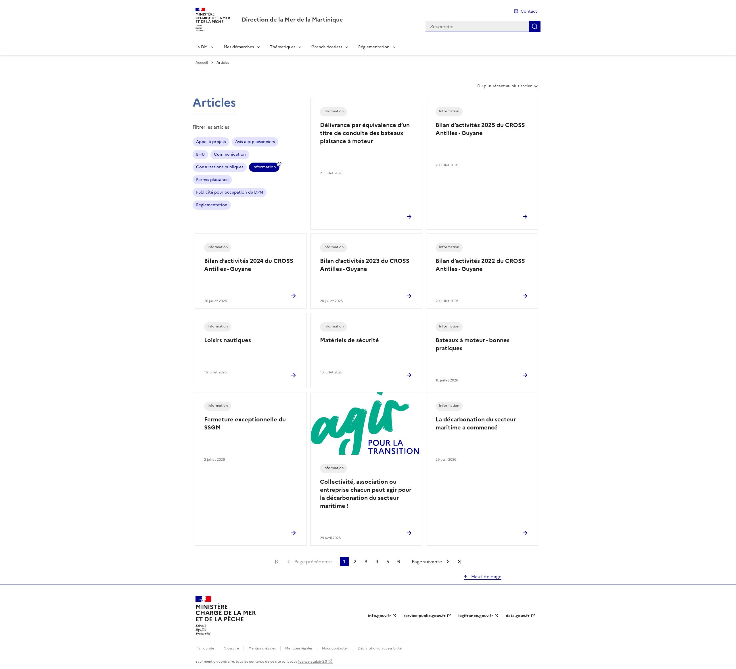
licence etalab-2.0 (312, 661)
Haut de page (485, 576)
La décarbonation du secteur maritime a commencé (476, 423)
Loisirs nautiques (227, 340)
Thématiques (282, 47)
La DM (201, 47)
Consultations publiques (219, 167)
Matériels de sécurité (349, 340)
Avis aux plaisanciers (255, 142)
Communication (230, 154)
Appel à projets (211, 142)
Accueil (201, 62)
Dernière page (459, 561)
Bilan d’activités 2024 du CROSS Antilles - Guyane (248, 265)
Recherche (534, 26)
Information (264, 168)
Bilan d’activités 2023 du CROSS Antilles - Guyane (364, 265)
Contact (529, 11)
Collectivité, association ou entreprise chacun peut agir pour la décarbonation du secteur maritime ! (365, 493)
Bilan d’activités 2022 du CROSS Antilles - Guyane (480, 265)
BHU (200, 154)
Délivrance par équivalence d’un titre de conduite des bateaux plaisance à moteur (365, 133)
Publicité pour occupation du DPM (229, 192)
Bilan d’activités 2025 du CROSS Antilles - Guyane (480, 129)
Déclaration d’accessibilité (380, 648)
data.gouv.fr (518, 616)
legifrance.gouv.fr (475, 616)
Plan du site (204, 648)
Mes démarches (239, 47)
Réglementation (374, 47)
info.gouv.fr (379, 616)
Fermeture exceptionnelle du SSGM (245, 423)
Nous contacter (335, 648)
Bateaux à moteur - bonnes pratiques (472, 344)
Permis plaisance (212, 180)
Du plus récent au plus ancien (504, 88)
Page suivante (427, 561)
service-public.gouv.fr (425, 616)
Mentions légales (262, 648)
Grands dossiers (326, 47)
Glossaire (231, 648)
